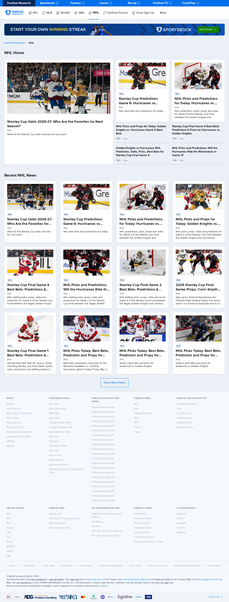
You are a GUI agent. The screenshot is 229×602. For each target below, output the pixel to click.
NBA (81, 12)
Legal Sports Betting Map (18, 437)
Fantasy (75, 3)
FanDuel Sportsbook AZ (103, 412)
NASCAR (10, 546)
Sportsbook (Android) (59, 528)
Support (10, 404)
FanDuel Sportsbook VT (103, 496)
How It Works (12, 418)
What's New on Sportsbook (19, 413)
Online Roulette (141, 532)
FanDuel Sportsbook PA (103, 482)
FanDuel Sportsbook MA (103, 454)
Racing (132, 3)
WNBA (9, 551)
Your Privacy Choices (158, 566)
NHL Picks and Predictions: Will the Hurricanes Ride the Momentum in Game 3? (194, 152)
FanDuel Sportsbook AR (103, 407)
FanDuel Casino (184, 413)
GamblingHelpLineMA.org (136, 579)
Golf (8, 537)
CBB (8, 556)
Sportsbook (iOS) (57, 523)
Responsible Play (14, 427)
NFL (35, 12)
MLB (49, 12)
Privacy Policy (86, 566)
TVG (179, 409)
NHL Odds (54, 437)
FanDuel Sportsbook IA (103, 435)
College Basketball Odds (61, 427)
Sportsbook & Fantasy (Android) (64, 518)
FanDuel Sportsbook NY (103, 473)
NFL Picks (96, 526)
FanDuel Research (14, 43)
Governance (29, 566)
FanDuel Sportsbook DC (103, 431)
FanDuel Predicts (185, 427)
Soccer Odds (55, 455)
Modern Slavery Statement (19, 432)
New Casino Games (143, 518)
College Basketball (143, 413)
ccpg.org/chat (98, 579)
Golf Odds (54, 441)
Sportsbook (47, 3)
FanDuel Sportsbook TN (103, 487)
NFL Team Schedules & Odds (106, 536)
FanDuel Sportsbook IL (102, 440)
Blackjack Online (142, 523)
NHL (96, 12)
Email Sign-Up (145, 12)
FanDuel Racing (184, 418)
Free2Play (188, 3)
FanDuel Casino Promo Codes (148, 542)
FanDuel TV (160, 3)
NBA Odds (54, 413)
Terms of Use (135, 566)
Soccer (137, 427)
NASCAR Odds (56, 460)
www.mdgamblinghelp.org (209, 579)
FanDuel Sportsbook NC (103, 463)
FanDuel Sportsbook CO (103, 421)
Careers (13, 566)
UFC (136, 423)
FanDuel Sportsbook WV (103, 501)
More (163, 12)
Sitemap (10, 446)
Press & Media (214, 566)
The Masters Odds (58, 446)
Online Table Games (144, 537)
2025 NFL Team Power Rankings (107, 531)
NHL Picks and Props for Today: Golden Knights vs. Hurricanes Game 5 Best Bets (141, 130)
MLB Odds (54, 418)
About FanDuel (13, 409)
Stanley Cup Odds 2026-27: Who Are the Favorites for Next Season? (29, 223)
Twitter (180, 518)
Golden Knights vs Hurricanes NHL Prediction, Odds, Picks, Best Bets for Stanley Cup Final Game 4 (140, 152)
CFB (8, 532)
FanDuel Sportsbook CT (103, 426)
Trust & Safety (48, 566)
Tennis (9, 542)
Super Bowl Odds (57, 409)
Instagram (181, 523)
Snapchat (181, 532)
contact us (104, 586)
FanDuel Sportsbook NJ (103, 468)
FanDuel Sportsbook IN (103, 445)
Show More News (114, 382)
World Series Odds (58, 465)
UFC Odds (54, 451)
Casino (103, 3)
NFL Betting (97, 522)
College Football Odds (60, 423)
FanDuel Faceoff (185, 423)
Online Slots (140, 514)
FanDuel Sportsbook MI (103, 459)
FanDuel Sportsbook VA (103, 491)
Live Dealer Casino (143, 528)
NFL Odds (54, 404)
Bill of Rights (68, 566)
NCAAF (65, 12)
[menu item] (14, 9)
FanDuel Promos (117, 12)
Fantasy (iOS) (55, 514)
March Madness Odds (59, 432)
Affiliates (10, 441)
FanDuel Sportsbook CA (103, 417)
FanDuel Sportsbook (186, 404)
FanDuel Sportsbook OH (103, 477)
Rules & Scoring (14, 423)
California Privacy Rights (111, 566)
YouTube (181, 528)
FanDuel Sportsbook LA (103, 449)
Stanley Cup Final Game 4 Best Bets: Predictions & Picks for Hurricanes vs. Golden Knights (196, 130)
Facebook (181, 514)
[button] (208, 29)
